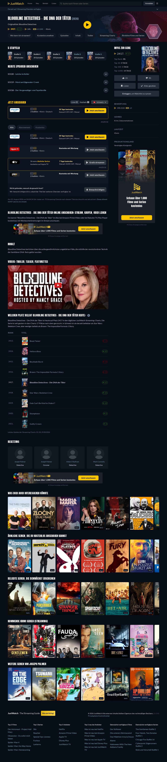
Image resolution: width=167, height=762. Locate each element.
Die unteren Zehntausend (121, 733)
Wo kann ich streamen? (20, 35)
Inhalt (78, 35)
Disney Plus (64, 740)
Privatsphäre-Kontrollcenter (99, 716)
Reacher (36, 733)
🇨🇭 (98, 102)
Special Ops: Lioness (41, 737)
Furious (36, 740)
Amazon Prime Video (68, 733)
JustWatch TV (65, 744)
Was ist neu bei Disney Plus (95, 743)
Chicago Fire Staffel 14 (145, 739)
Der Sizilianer (115, 729)
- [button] (18, 74)
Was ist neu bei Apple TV (94, 739)
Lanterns (37, 744)
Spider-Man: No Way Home (19, 746)
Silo (34, 729)
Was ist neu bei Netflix (93, 729)
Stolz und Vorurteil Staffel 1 (147, 750)
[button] (17, 56)
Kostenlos (40, 127)
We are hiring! (48, 713)
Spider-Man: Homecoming (19, 750)
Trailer (90, 35)
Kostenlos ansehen (45, 35)
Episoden (65, 35)
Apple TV (63, 737)
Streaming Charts (107, 35)
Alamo (113, 740)
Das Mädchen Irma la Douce (122, 737)
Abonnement (24, 127)
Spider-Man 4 (13, 742)
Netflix (62, 729)
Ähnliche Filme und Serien (133, 35)
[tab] (58, 74)
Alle (11, 127)
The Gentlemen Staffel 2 (146, 729)
